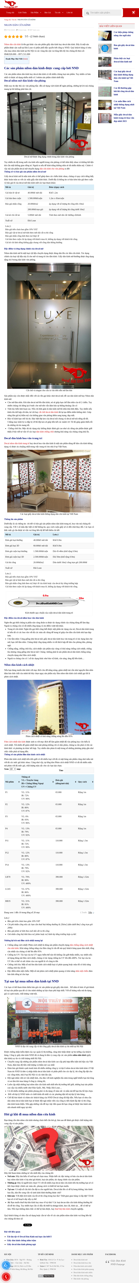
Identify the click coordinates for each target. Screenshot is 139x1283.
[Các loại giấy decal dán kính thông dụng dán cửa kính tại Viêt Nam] (105, 75)
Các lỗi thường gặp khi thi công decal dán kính (124, 91)
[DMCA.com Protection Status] (46, 1275)
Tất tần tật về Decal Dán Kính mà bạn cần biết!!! (29, 1236)
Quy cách (82, 782)
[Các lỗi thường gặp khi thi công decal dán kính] (105, 92)
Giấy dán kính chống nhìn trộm (21, 1240)
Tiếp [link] (90, 912)
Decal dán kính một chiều (83, 1272)
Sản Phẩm (34, 13)
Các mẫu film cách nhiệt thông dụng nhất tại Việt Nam (124, 104)
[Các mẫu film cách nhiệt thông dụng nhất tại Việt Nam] (105, 105)
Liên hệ (69, 13)
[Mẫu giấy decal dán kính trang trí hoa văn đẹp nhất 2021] (105, 118)
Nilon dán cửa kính (12, 44)
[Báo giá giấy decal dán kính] (105, 49)
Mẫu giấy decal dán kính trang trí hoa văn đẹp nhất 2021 (124, 117)
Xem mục (12, 769)
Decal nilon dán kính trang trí (16, 443)
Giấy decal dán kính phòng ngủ (21, 1244)
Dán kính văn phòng (81, 1279)
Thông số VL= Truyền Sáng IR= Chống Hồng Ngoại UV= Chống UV (32, 782)
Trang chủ (10, 13)
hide (25, 59)
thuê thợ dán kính (62, 1209)
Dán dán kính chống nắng (83, 1276)
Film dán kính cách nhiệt (83, 1266)
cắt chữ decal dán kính (48, 412)
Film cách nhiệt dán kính (14, 742)
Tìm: (61, 770)
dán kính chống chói (45, 432)
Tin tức (58, 13)
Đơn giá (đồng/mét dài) (62, 782)
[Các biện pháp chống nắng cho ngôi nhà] (105, 36)
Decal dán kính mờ (80, 1260)
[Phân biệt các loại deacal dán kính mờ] (105, 62)
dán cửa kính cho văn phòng (52, 169)
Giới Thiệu (22, 13)
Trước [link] (84, 912)
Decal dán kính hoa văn (82, 1263)
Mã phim (9, 782)
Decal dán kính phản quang (84, 1269)
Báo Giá (48, 13)
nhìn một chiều (81, 971)
